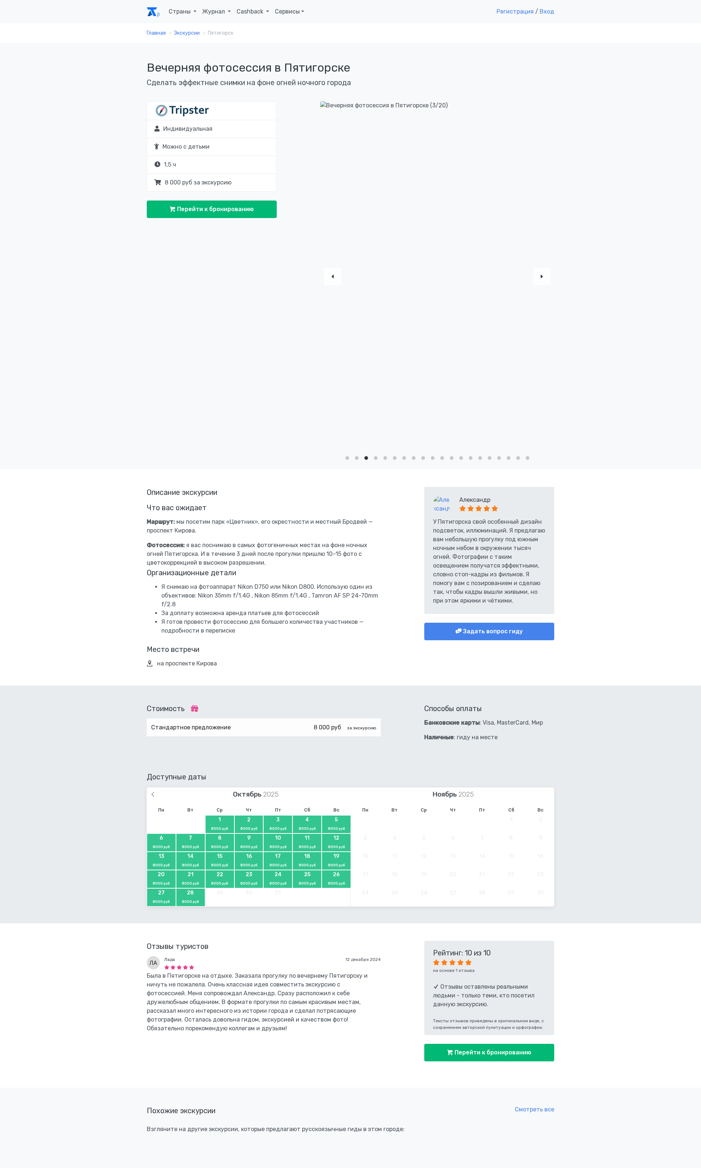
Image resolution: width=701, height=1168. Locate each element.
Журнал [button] (214, 11)
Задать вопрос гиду (492, 631)
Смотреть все (534, 1109)
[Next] (542, 276)
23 (248, 878)
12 (336, 842)
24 (278, 878)
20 (161, 878)
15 (219, 860)
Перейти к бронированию (215, 209)
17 (278, 860)
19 (336, 860)
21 (190, 878)
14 (190, 860)
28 (190, 897)
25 (307, 878)
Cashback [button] (251, 11)
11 (307, 842)
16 (248, 860)
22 (219, 878)
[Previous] (332, 276)
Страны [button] (180, 11)
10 (278, 842)
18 (307, 860)
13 (161, 860)
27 (161, 897)
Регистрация (515, 11)
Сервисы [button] (287, 11)
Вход (547, 11)
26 (336, 878)
